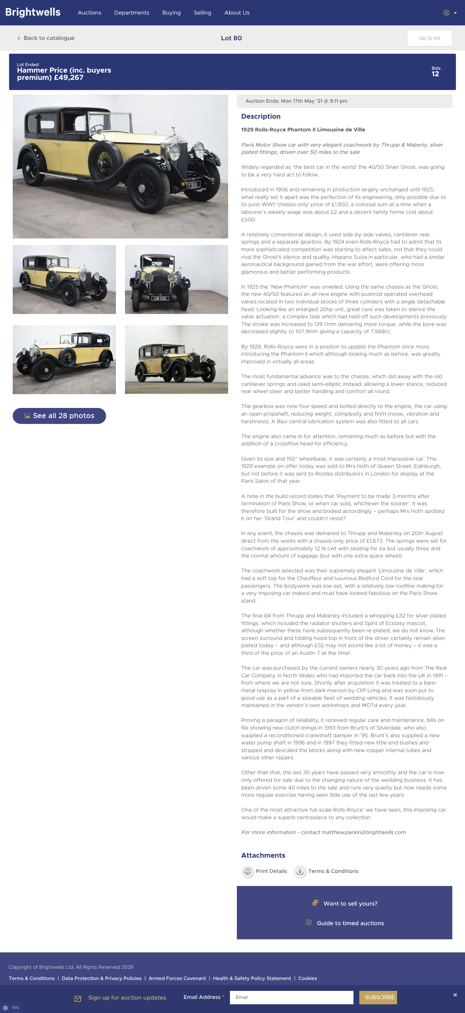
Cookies (307, 979)
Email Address (203, 997)
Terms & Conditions (32, 979)
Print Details (271, 871)
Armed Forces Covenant (177, 979)
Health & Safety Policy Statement (252, 979)
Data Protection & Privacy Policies (101, 979)
